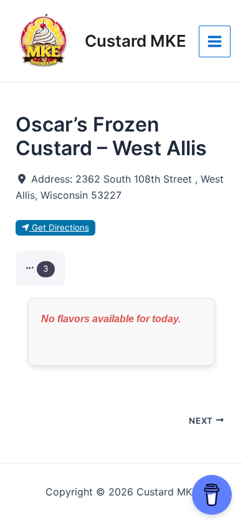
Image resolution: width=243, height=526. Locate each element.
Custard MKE (135, 40)
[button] (40, 268)
